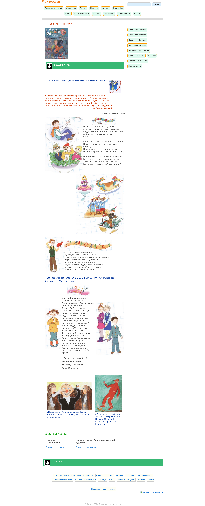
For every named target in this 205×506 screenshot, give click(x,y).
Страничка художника (86, 447)
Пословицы (109, 13)
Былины (152, 55)
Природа (94, 8)
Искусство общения (126, 480)
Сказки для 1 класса (137, 30)
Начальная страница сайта (103, 489)
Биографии (118, 8)
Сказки (137, 13)
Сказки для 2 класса (137, 35)
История (105, 8)
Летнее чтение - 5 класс (138, 50)
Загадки (96, 13)
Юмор (67, 13)
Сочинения (71, 8)
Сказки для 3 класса (137, 40)
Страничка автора (55, 447)
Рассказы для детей (53, 8)
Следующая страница (56, 434)
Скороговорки (124, 13)
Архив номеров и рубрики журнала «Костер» (73, 475)
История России (145, 475)
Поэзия (83, 8)
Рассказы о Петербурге (85, 480)
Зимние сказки (134, 66)
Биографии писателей (62, 480)
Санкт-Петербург (81, 13)
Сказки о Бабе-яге (136, 55)
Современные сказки (137, 61)
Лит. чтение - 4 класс (137, 45)
